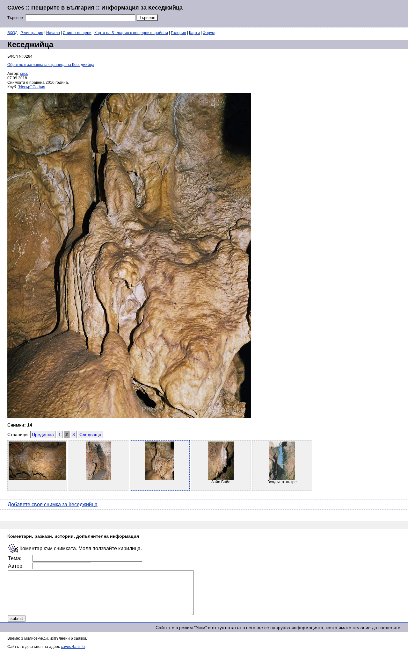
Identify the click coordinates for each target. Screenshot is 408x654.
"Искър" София (31, 87)
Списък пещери (77, 33)
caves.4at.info (73, 646)
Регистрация (31, 33)
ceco (24, 73)
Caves (15, 7)
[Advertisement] (323, 12)
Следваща (90, 434)
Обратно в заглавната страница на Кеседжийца (50, 64)
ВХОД (12, 33)
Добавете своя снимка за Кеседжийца (53, 504)
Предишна (43, 434)
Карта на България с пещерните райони (131, 33)
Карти (194, 33)
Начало (53, 33)
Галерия (178, 33)
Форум (209, 33)
